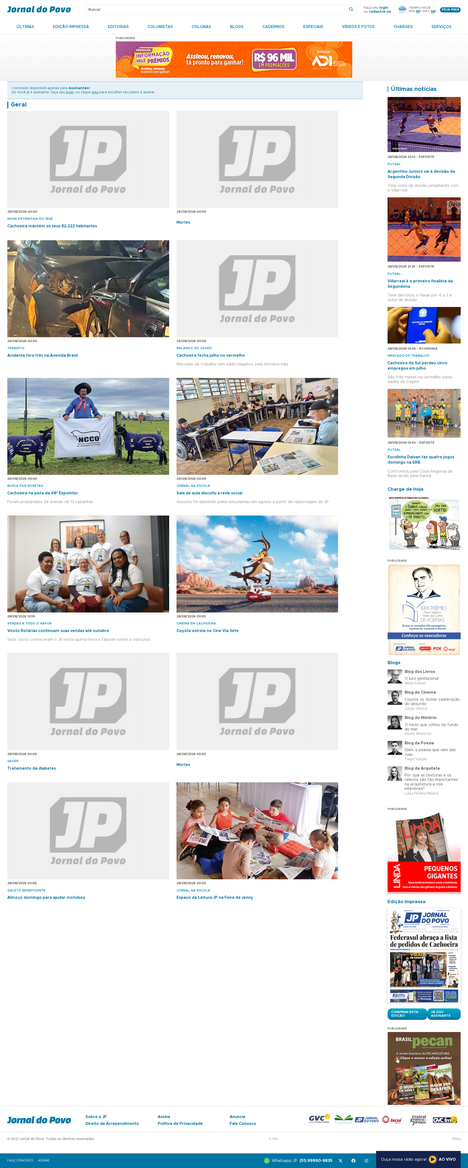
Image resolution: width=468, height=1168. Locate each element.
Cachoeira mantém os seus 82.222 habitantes (52, 226)
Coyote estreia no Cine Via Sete (207, 631)
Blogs (237, 27)
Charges (403, 27)
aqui (95, 92)
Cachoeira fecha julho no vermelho (210, 355)
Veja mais (450, 9)
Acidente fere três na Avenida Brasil (42, 355)
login (383, 8)
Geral (19, 105)
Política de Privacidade (180, 1124)
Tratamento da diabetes (31, 768)
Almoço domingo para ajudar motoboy (46, 898)
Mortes (183, 222)
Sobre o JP (96, 1117)
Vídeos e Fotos (358, 27)
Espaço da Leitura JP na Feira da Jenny (214, 898)
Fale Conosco (243, 1124)
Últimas (25, 27)
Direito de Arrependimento (112, 1124)
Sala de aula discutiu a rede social (209, 493)
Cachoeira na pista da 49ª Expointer (42, 493)
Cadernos (273, 27)
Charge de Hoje (406, 489)
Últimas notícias (414, 89)
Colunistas (160, 27)
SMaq (456, 1138)
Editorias (118, 27)
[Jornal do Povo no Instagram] (367, 1161)
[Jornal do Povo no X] (341, 1161)
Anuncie (237, 1117)
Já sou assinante (441, 1014)
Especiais (313, 27)
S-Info (273, 1138)
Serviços (441, 27)
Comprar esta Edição (404, 1014)
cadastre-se (380, 11)
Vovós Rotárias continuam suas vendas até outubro (58, 631)
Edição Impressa (71, 27)
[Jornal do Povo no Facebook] (354, 1161)
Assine (164, 1117)
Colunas (201, 27)
